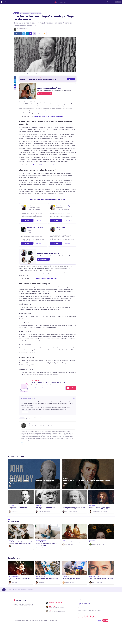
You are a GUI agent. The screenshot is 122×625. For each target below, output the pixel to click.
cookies (55, 620)
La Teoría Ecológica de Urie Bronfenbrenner (46, 278)
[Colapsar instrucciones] (74, 398)
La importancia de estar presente (98, 542)
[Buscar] (107, 2)
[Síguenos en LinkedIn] (85, 617)
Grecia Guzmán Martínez (22, 28)
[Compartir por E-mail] (15, 86)
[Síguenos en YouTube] (90, 617)
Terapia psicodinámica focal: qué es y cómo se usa (101, 579)
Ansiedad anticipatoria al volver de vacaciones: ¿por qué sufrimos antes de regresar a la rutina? (46, 543)
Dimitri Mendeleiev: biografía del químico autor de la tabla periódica (73, 508)
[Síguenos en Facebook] (79, 617)
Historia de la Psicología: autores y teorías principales (48, 116)
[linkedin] (27, 33)
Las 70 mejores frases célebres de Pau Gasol (19, 579)
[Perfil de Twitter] (22, 443)
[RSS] (96, 617)
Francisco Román (60, 227)
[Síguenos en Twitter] (82, 617)
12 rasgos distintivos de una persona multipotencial (72, 579)
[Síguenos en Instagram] (87, 617)
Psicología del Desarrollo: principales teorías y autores (48, 165)
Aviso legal (46, 620)
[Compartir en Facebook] (15, 77)
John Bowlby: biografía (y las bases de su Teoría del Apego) (31, 481)
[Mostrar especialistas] (4, 590)
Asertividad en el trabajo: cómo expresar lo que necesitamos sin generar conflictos (20, 542)
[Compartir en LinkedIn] (15, 83)
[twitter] (23, 33)
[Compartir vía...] (15, 89)
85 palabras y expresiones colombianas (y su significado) (47, 579)
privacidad (51, 620)
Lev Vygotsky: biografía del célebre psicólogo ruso (18, 508)
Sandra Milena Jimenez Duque (35, 227)
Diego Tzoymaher (32, 206)
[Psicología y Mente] (60, 2)
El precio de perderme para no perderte (73, 542)
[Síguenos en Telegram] (93, 617)
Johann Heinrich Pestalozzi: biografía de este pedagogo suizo (87, 481)
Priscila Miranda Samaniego (63, 206)
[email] (30, 33)
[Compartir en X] (15, 80)
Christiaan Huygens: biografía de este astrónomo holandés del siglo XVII (99, 508)
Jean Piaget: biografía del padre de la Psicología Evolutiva (46, 508)
